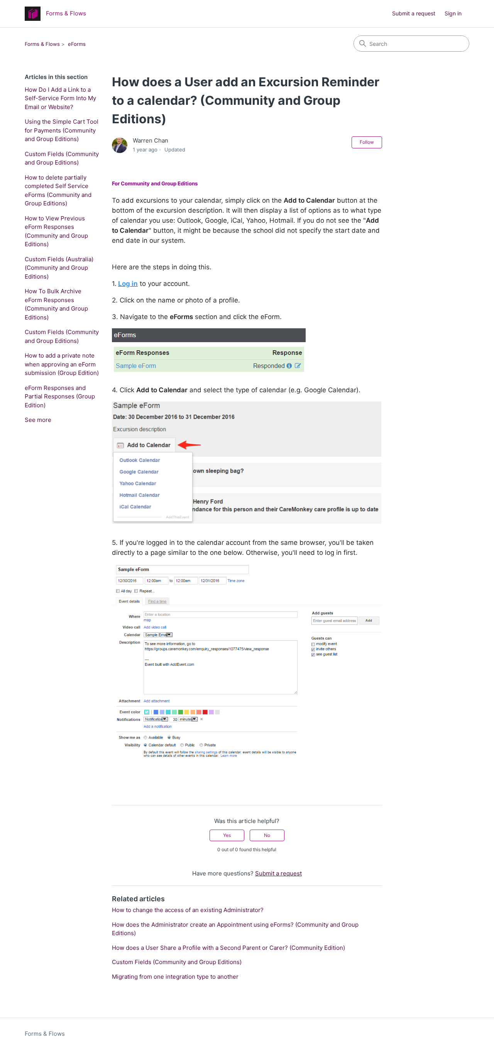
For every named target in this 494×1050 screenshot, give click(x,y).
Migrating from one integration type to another (175, 976)
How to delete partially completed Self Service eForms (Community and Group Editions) (58, 190)
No (267, 835)
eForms (77, 44)
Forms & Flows (42, 44)
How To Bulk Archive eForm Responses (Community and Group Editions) (56, 304)
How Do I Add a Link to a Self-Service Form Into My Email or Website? (60, 98)
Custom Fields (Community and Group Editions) (62, 158)
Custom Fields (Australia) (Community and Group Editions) (59, 267)
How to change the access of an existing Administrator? (188, 910)
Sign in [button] (453, 13)
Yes (227, 835)
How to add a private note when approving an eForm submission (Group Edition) (62, 364)
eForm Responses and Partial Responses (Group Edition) (60, 396)
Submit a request (413, 13)
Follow (367, 142)
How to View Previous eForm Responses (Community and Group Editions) (56, 231)
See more (38, 419)
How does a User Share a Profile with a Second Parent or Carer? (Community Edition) (228, 947)
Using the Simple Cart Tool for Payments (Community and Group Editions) (61, 130)
